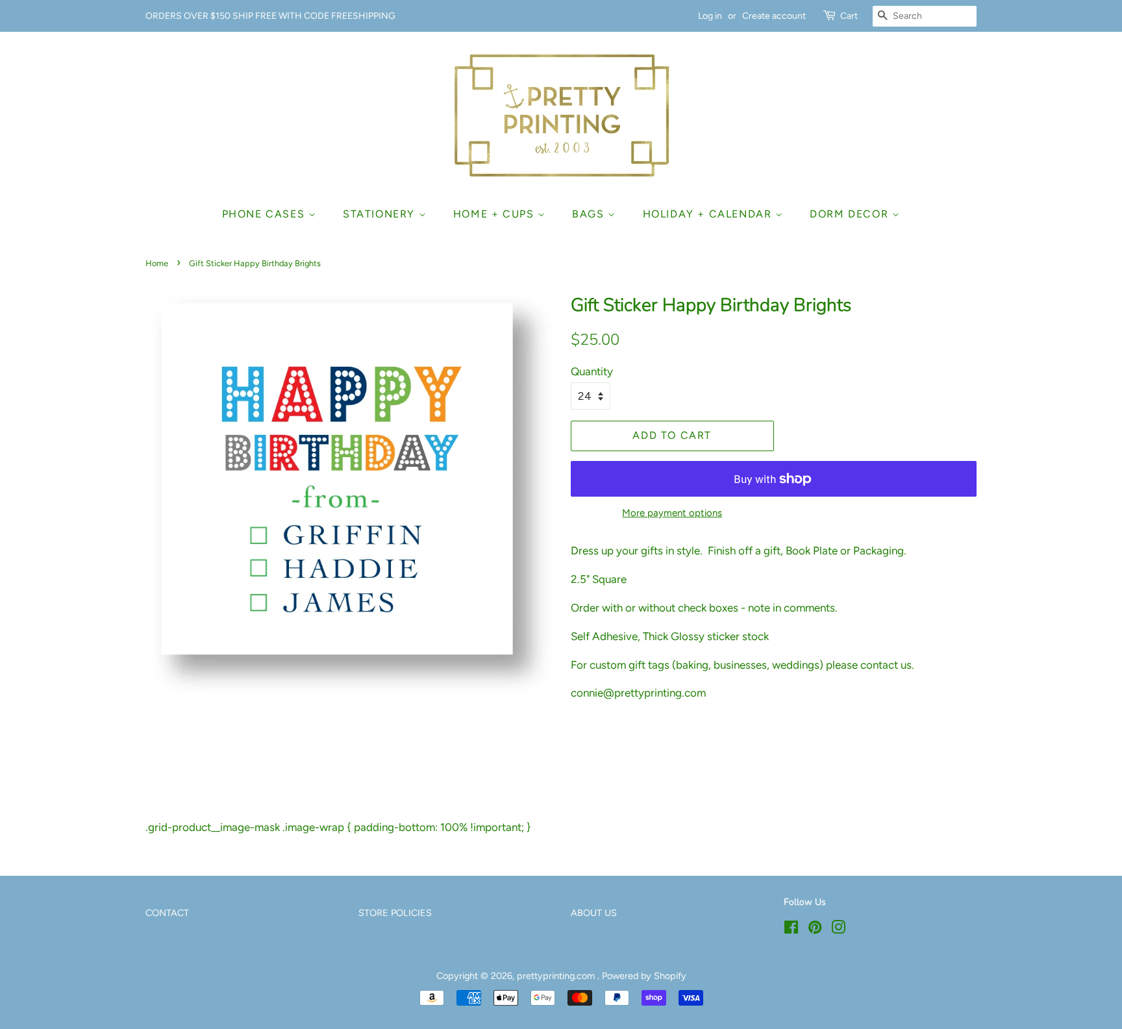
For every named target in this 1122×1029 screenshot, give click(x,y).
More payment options (672, 513)
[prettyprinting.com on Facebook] (791, 930)
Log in (710, 15)
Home (156, 263)
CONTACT (167, 913)
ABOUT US (594, 913)
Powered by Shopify (644, 976)
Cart (849, 15)
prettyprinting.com (557, 976)
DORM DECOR (851, 214)
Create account (774, 15)
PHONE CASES (265, 214)
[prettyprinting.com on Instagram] (838, 930)
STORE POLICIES (395, 913)
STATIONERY (381, 214)
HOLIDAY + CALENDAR (709, 214)
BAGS (590, 214)
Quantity (592, 371)
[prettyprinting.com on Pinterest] (815, 930)
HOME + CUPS (495, 214)
